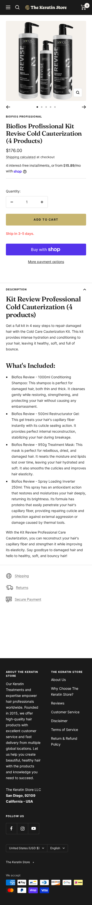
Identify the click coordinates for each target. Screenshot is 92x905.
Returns (22, 587)
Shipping (22, 576)
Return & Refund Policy (64, 741)
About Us (58, 680)
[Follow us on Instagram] (22, 828)
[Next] (84, 107)
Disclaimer (59, 721)
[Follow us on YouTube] (33, 828)
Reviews (57, 703)
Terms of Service (64, 729)
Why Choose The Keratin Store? (64, 691)
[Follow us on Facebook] (11, 828)
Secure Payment (28, 599)
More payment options (46, 262)
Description (16, 289)
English (55, 848)
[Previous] (8, 107)
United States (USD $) (24, 848)
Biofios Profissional (24, 116)
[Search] (17, 7)
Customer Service (65, 712)
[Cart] (83, 7)
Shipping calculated (21, 157)
